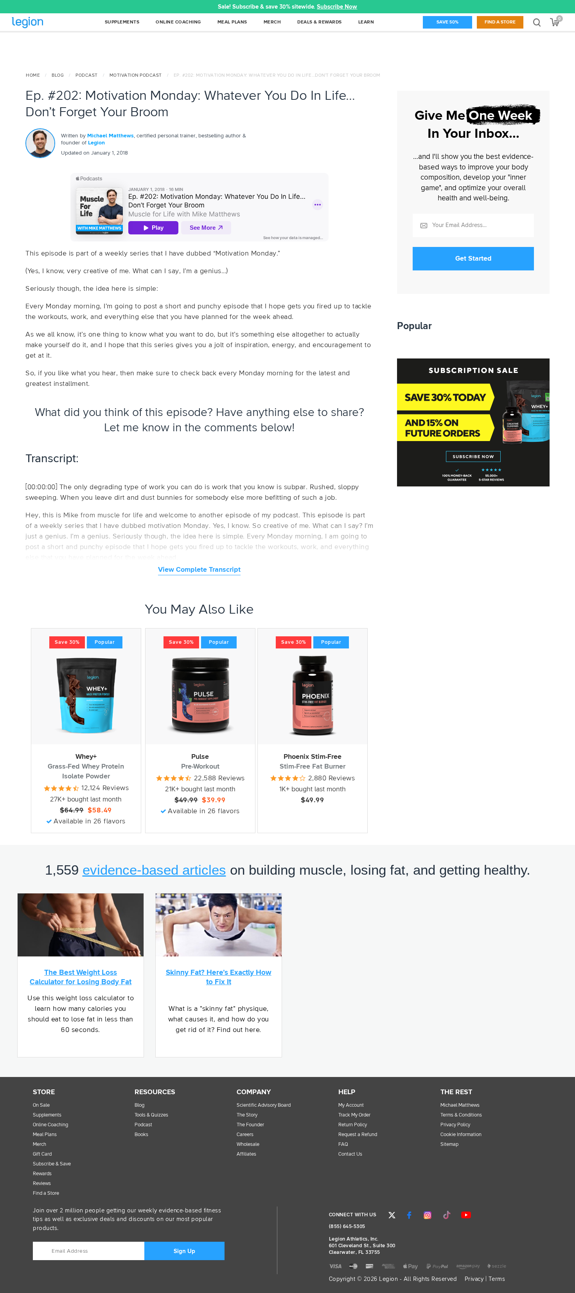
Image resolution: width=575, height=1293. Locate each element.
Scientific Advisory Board (264, 1105)
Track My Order (354, 1115)
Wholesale (248, 1144)
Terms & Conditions (461, 1115)
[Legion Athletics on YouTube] (465, 1215)
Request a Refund (357, 1134)
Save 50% (447, 22)
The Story (247, 1115)
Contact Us (350, 1154)
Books (141, 1134)
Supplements (47, 1115)
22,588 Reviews (219, 778)
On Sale (41, 1105)
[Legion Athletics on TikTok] (446, 1215)
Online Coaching (50, 1124)
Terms (497, 1279)
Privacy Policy (455, 1124)
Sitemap (449, 1144)
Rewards (42, 1173)
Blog (58, 75)
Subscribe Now (337, 7)
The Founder (250, 1124)
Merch (39, 1144)
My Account (351, 1105)
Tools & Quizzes (151, 1115)
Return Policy (352, 1124)
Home (33, 75)
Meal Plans (45, 1134)
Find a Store (500, 22)
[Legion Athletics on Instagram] (427, 1215)
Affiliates (246, 1154)
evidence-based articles (154, 869)
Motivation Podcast (136, 75)
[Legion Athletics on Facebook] (409, 1215)
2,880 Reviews (331, 778)
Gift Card (42, 1154)
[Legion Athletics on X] (392, 1215)
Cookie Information (461, 1134)
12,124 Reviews (105, 788)
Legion (44, 23)
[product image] (86, 695)
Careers (245, 1134)
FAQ (343, 1144)
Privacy (474, 1279)
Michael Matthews (110, 136)
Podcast (86, 75)
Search (537, 22)
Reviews (42, 1183)
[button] (167, 7)
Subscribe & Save (52, 1164)
